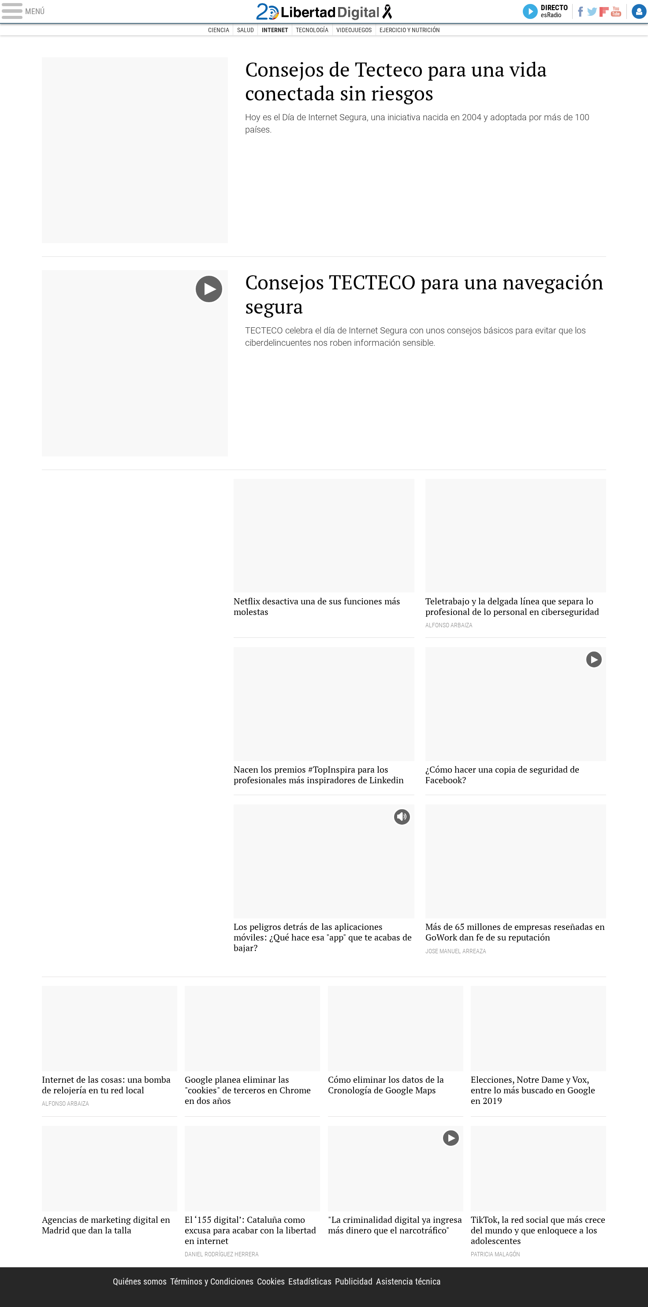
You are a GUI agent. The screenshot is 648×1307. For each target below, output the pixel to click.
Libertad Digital (324, 11)
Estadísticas (309, 1281)
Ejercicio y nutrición (410, 29)
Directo (554, 11)
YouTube (616, 11)
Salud (245, 29)
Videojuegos (354, 29)
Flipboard (604, 11)
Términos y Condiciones (211, 1281)
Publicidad (353, 1281)
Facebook (580, 11)
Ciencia (218, 29)
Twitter (592, 11)
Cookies (271, 1281)
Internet (275, 29)
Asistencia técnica (408, 1281)
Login (639, 11)
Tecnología (312, 29)
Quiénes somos (140, 1281)
